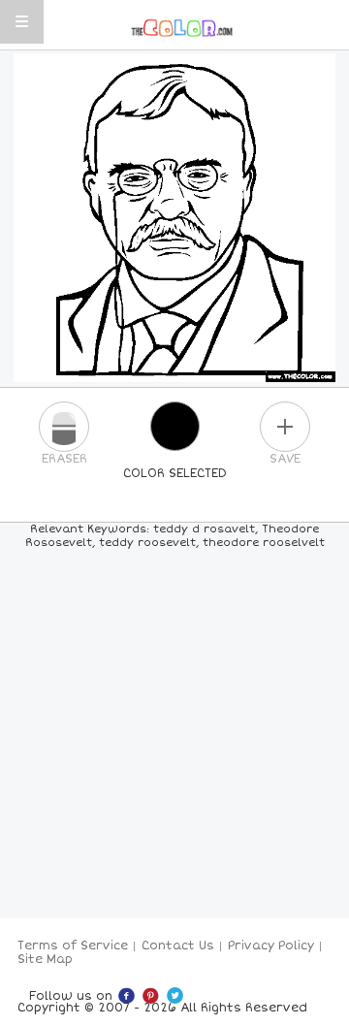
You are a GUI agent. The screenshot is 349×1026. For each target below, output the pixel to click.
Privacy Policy (271, 946)
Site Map (45, 959)
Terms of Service (72, 946)
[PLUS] (285, 426)
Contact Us (178, 946)
